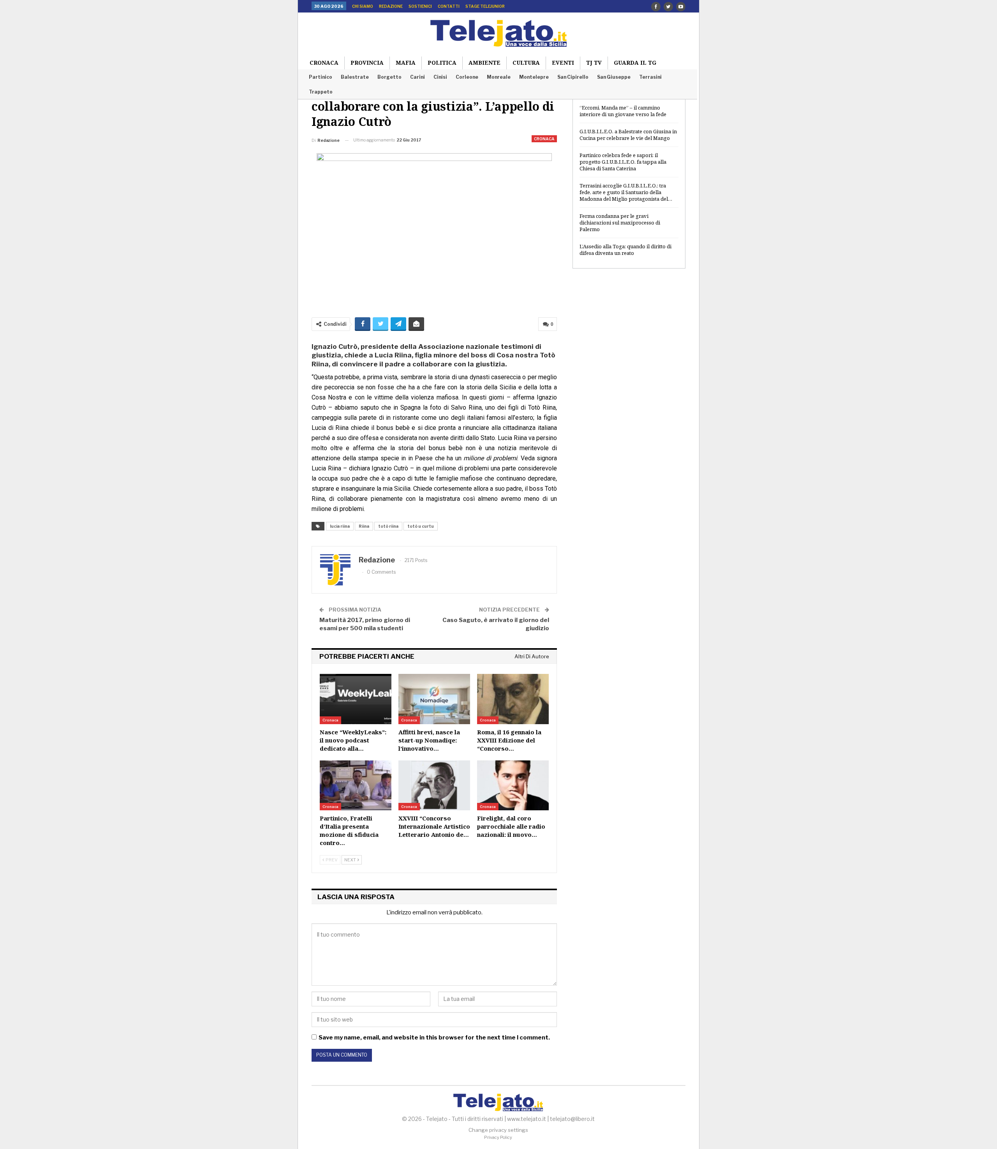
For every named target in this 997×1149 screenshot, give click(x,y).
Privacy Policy (498, 1137)
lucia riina (340, 526)
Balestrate (355, 77)
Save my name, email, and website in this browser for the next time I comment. (434, 1037)
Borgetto (389, 77)
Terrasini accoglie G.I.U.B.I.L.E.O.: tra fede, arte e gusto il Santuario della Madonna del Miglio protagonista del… (626, 192)
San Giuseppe (614, 77)
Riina (364, 526)
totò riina (388, 526)
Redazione (391, 6)
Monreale (499, 77)
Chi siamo (362, 6)
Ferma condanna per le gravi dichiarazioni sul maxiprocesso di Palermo (620, 222)
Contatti (449, 6)
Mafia (406, 62)
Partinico (320, 77)
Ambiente (484, 62)
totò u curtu (420, 526)
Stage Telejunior (485, 6)
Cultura (526, 62)
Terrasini (650, 77)
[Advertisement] (628, 401)
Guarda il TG (635, 62)
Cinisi (440, 77)
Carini (417, 77)
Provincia (367, 62)
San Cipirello (572, 77)
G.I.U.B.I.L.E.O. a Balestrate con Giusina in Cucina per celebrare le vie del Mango (628, 134)
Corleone (467, 77)
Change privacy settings (498, 1130)
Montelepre (534, 77)
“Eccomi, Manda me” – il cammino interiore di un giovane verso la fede (623, 111)
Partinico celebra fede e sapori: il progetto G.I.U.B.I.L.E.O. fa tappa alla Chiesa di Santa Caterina (623, 162)
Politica (442, 62)
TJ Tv (594, 62)
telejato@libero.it (572, 1118)
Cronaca (324, 62)
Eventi (563, 62)
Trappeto (321, 92)
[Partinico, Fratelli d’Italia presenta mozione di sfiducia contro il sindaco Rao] (355, 785)
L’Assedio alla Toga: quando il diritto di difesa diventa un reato (625, 249)
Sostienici (420, 6)
